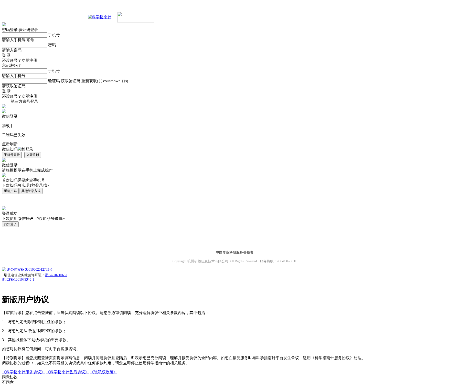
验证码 (54, 81)
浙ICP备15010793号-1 (18, 279)
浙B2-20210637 (56, 275)
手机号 (54, 35)
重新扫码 (10, 191)
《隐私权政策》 (103, 372)
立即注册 (32, 155)
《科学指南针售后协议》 (67, 372)
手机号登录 (12, 155)
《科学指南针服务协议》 (23, 372)
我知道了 (10, 224)
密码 (52, 45)
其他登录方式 (31, 191)
